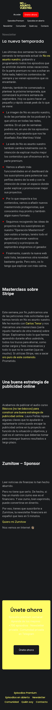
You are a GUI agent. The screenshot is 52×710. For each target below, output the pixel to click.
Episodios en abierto (35, 21)
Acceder (17, 14)
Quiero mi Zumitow (14, 521)
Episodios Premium (16, 21)
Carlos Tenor (34, 323)
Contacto (45, 26)
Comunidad (21, 26)
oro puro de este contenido (18, 357)
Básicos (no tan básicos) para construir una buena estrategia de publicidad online (22, 412)
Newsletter (8, 26)
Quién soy (33, 26)
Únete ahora (31, 14)
